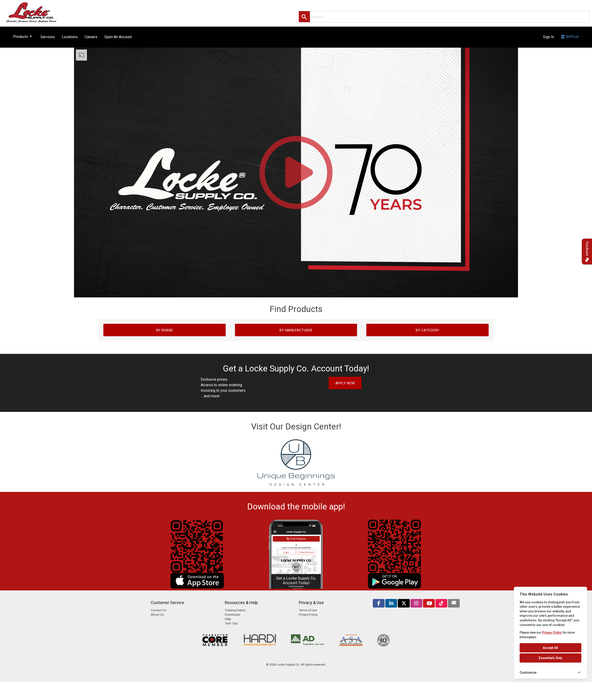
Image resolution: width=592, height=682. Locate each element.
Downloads (232, 614)
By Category (427, 330)
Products (23, 36)
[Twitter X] (404, 603)
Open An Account (118, 37)
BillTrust (572, 36)
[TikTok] (441, 603)
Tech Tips (231, 623)
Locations (70, 37)
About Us (157, 614)
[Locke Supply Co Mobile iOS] (197, 587)
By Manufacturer (296, 330)
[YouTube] (429, 603)
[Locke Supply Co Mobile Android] (394, 587)
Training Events (235, 610)
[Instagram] (416, 603)
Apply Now (345, 383)
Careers (91, 37)
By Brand (164, 330)
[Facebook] (379, 603)
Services (47, 37)
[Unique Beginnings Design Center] (296, 484)
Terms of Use (308, 610)
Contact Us (158, 610)
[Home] (36, 12)
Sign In (548, 37)
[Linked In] (391, 603)
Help (228, 619)
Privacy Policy (308, 614)
